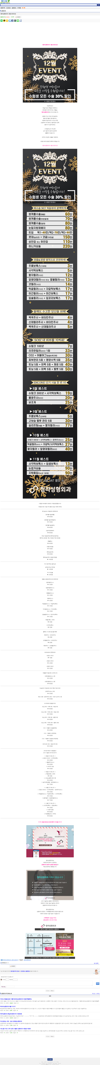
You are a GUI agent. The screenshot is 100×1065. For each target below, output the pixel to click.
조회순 (98, 993)
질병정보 (28, 971)
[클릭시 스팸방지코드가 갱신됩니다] (4, 987)
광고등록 (96, 963)
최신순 (93, 993)
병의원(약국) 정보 (15, 971)
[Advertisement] (50, 32)
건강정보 (23, 971)
